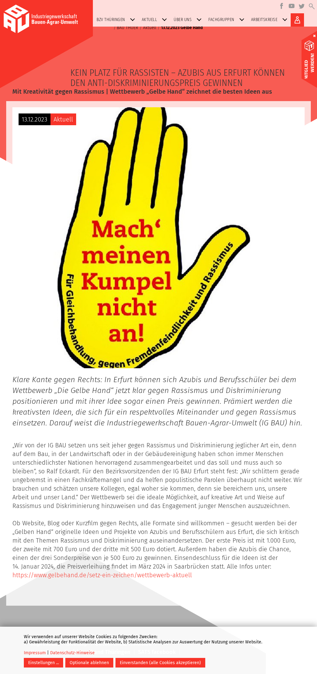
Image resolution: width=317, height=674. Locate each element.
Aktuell (149, 19)
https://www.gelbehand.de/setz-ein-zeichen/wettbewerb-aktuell (102, 575)
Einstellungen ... (43, 662)
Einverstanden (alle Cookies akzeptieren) (160, 662)
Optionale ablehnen (89, 662)
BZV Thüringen (111, 19)
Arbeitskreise (264, 19)
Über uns (183, 19)
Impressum (35, 652)
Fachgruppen (221, 19)
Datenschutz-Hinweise (72, 652)
